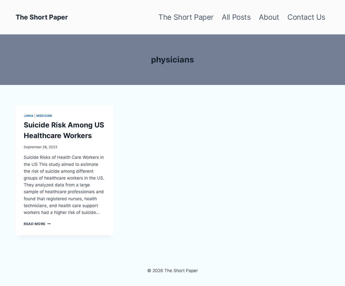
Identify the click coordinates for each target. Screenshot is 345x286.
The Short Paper (186, 17)
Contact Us (306, 17)
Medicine (44, 116)
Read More (37, 224)
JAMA (28, 116)
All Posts (236, 17)
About (269, 17)
